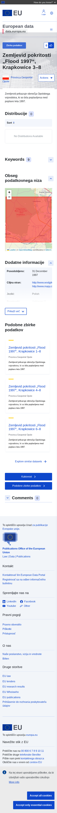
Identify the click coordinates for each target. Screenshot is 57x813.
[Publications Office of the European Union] (27, 538)
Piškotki (7, 629)
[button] (45, 2)
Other (27, 606)
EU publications (11, 697)
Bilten (6, 658)
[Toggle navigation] (50, 29)
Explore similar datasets (31, 461)
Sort (9, 122)
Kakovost (26, 476)
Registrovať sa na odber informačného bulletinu (24, 581)
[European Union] (27, 727)
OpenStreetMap (25, 249)
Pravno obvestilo (12, 624)
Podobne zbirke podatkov (26, 485)
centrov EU (35, 762)
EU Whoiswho (11, 692)
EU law (7, 676)
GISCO (48, 249)
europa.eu (32, 735)
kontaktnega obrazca (32, 758)
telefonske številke (30, 754)
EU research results (14, 686)
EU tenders (9, 681)
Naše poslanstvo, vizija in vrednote (22, 654)
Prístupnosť (9, 633)
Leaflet (12, 249)
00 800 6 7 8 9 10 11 (32, 751)
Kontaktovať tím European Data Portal (24, 575)
